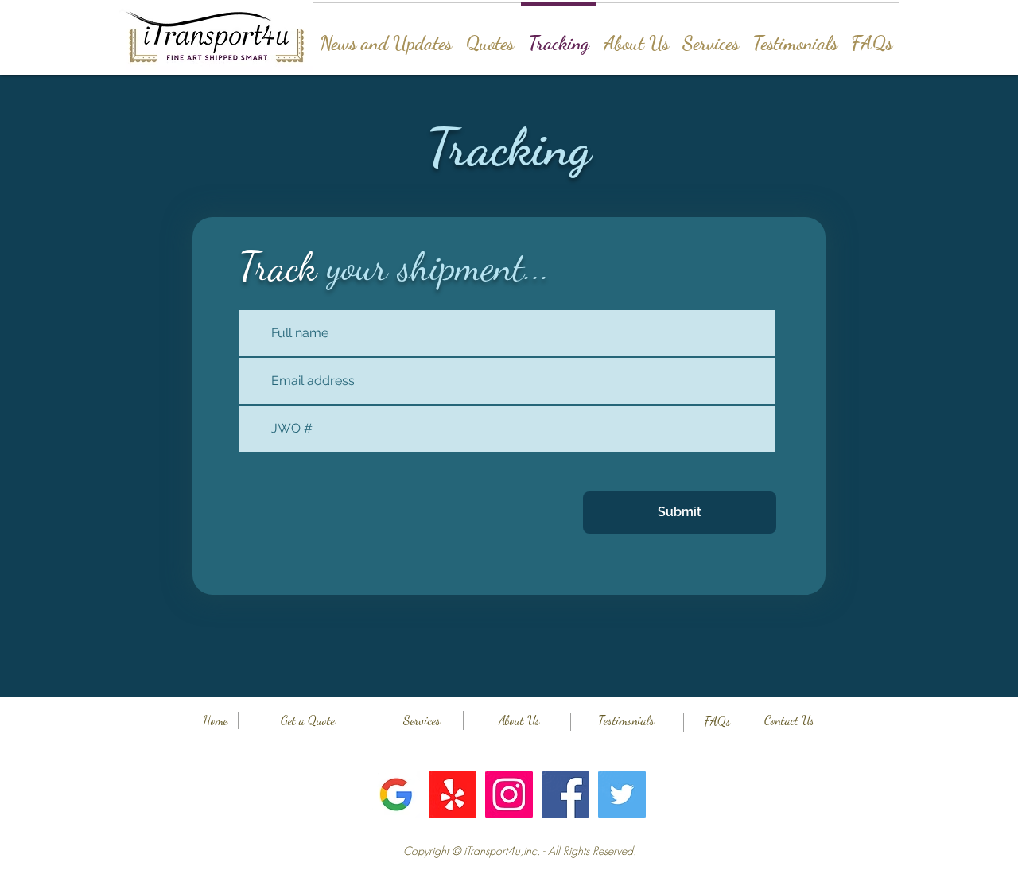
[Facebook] (565, 794)
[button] (519, 850)
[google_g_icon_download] (396, 794)
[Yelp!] (452, 794)
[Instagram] (509, 794)
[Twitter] (622, 794)
